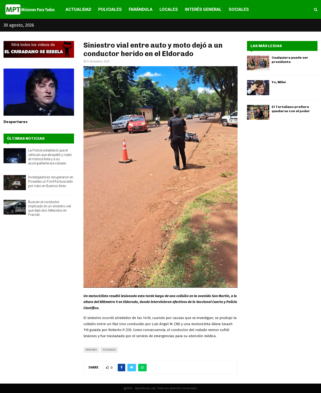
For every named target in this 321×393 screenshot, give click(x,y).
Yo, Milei (279, 82)
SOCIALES (239, 9)
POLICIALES (110, 9)
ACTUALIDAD (78, 9)
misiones (91, 349)
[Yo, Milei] (258, 87)
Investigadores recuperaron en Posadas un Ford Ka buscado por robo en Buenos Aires (50, 181)
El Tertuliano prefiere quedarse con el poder (291, 109)
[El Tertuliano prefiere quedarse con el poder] (258, 112)
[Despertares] (39, 92)
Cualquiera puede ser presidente (290, 60)
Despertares (15, 121)
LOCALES (169, 9)
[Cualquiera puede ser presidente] (258, 63)
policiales (109, 349)
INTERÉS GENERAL (203, 9)
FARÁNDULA (141, 9)
